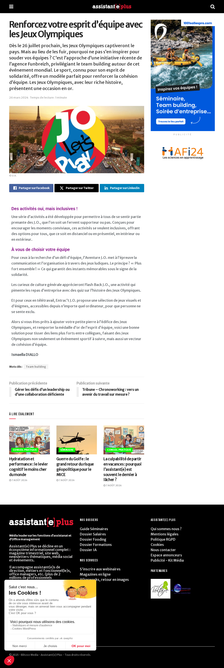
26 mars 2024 (18, 97)
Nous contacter (163, 550)
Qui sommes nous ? (166, 529)
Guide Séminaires (94, 529)
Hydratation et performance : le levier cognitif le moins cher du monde (28, 467)
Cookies (157, 544)
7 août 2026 (19, 480)
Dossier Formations (96, 544)
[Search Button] (212, 6)
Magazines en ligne (95, 574)
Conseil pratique (25, 449)
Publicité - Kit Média (167, 560)
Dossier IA (88, 550)
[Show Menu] (11, 6)
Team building (36, 366)
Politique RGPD (163, 539)
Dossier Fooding (93, 539)
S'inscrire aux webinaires (100, 569)
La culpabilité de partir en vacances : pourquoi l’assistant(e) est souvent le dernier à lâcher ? (122, 469)
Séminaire (67, 449)
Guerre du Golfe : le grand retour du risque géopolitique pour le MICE (75, 467)
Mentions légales (164, 534)
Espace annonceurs (166, 555)
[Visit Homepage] (112, 6)
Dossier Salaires (93, 534)
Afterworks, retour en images (104, 579)
